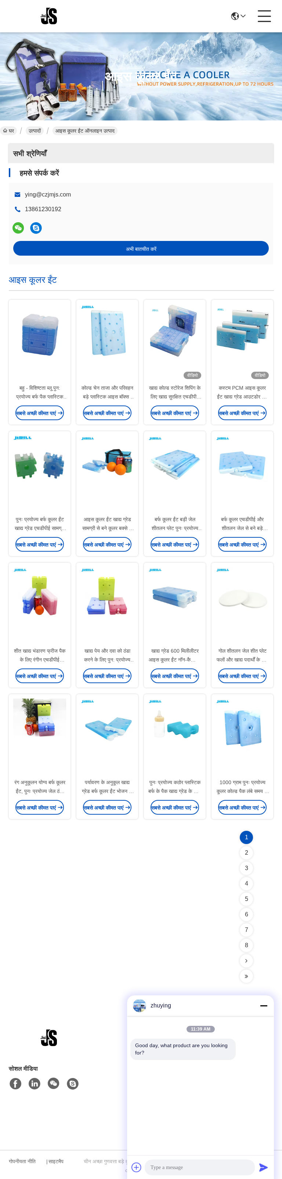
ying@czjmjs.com (48, 194)
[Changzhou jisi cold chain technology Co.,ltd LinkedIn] (34, 1083)
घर (11, 131)
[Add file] (136, 1167)
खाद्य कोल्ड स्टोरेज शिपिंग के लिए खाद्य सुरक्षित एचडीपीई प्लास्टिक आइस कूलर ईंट (174, 396)
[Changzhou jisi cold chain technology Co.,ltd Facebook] (15, 1083)
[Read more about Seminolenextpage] (246, 960)
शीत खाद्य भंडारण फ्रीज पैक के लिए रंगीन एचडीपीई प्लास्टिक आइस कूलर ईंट (39, 659)
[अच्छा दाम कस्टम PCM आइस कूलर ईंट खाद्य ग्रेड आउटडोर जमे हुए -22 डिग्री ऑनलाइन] (242, 342)
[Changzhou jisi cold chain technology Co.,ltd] (49, 16)
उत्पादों (35, 131)
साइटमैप (56, 1161)
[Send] (264, 1167)
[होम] (49, 1047)
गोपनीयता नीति (22, 1161)
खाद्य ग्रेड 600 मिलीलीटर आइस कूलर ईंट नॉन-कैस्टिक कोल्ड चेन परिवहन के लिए (175, 659)
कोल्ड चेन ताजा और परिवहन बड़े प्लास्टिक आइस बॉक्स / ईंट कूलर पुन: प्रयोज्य (107, 396)
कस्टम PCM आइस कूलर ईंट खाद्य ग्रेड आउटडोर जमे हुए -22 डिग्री (242, 396)
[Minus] (263, 1005)
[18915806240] (36, 228)
